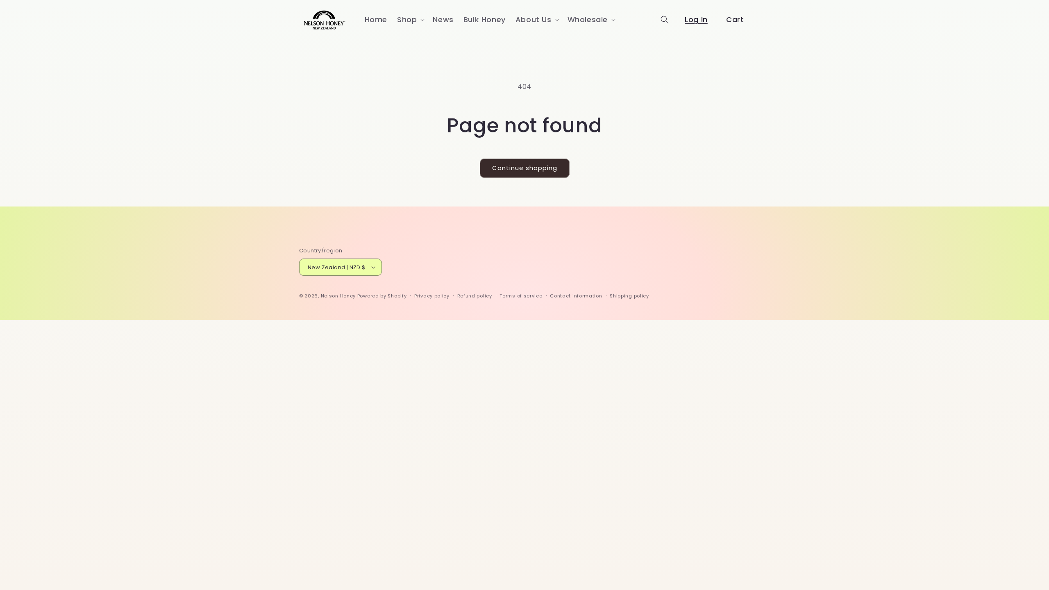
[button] (410, 19)
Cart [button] (735, 19)
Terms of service (521, 296)
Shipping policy (629, 296)
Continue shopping (524, 167)
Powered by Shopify (382, 296)
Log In (696, 19)
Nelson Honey (338, 296)
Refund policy (474, 296)
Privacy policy (432, 296)
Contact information (576, 296)
